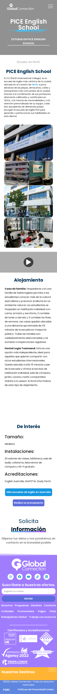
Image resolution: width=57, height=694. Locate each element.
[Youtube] (29, 577)
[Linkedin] (46, 577)
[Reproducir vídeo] (28, 262)
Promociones (26, 611)
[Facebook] (20, 577)
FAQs (53, 611)
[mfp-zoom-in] (29, 142)
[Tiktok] (38, 577)
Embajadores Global (14, 617)
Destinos (36, 605)
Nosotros (7, 605)
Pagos (42, 611)
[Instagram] (11, 577)
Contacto (50, 605)
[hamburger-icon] (52, 669)
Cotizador (7, 611)
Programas (22, 605)
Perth (35, 84)
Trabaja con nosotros (42, 617)
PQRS (6, 689)
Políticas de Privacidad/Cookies (36, 689)
